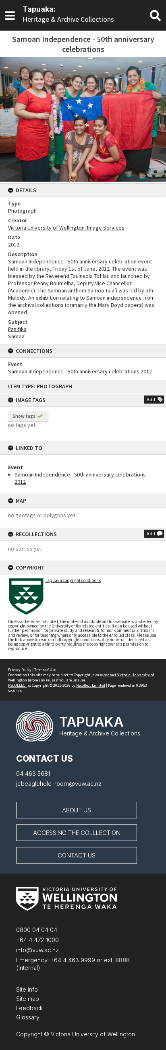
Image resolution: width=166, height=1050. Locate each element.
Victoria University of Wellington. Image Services (66, 227)
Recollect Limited (90, 685)
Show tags (23, 416)
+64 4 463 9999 (72, 960)
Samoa (16, 336)
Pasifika (17, 329)
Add (151, 399)
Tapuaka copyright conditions (73, 580)
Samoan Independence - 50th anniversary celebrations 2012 (80, 371)
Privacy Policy (19, 669)
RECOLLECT (17, 685)
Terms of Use (45, 669)
